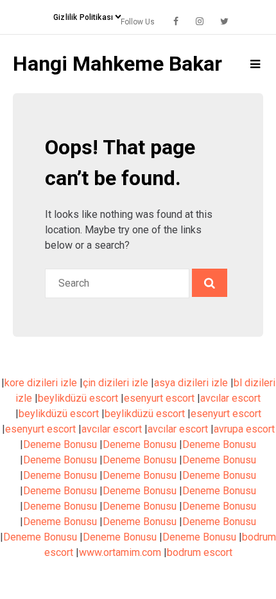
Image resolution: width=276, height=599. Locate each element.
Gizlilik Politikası (83, 17)
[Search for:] (118, 283)
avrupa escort (244, 429)
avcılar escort (230, 398)
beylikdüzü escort (78, 398)
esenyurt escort (159, 398)
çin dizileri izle (115, 383)
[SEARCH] (209, 283)
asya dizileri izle (191, 383)
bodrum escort (199, 552)
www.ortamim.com (120, 552)
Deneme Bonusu (60, 444)
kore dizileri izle (40, 383)
